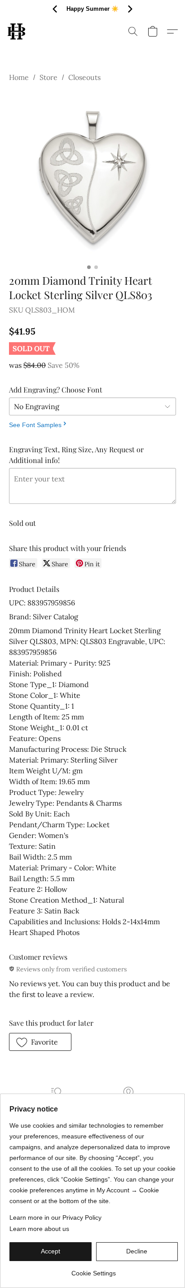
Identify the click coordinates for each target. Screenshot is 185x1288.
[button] (16, 31)
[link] (93, 1270)
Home (19, 77)
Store (48, 77)
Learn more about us (39, 1228)
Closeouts (84, 77)
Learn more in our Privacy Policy (55, 1217)
